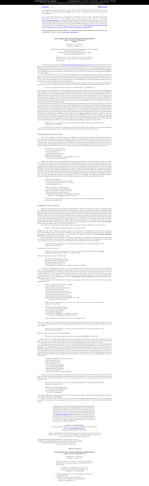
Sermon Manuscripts (41, 1)
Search (114, 1)
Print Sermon (103, 7)
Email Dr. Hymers (94, 1)
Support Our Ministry (104, 1)
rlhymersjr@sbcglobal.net (70, 32)
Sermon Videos (85, 1)
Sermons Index (45, 7)
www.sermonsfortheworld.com (50, 20)
